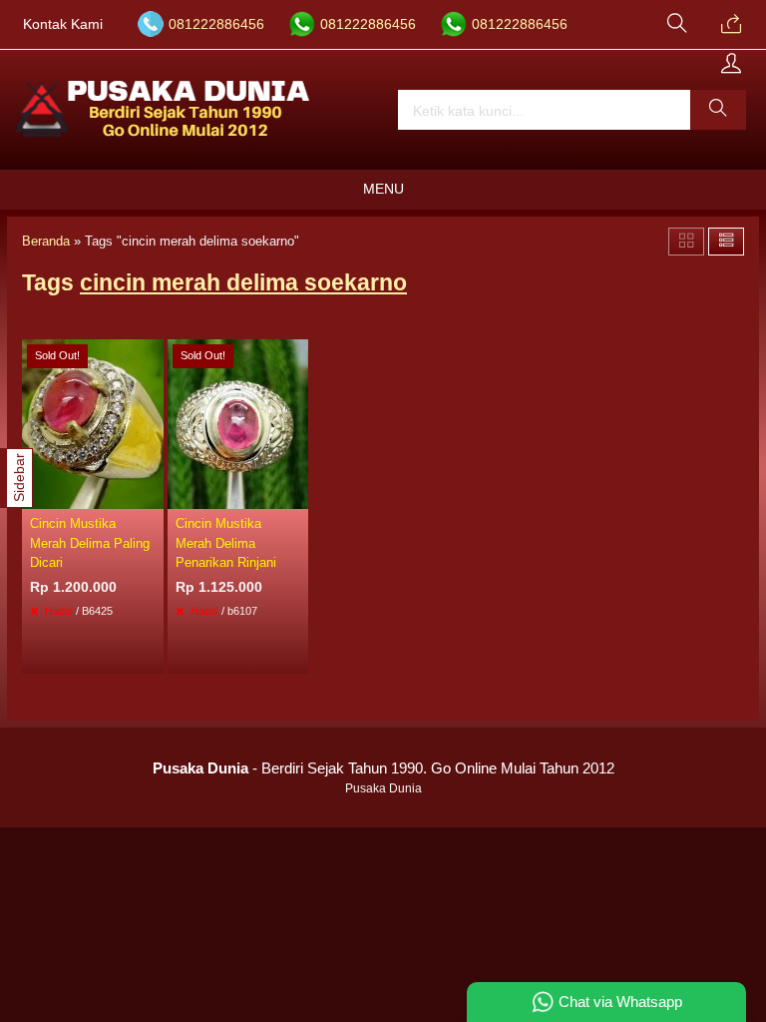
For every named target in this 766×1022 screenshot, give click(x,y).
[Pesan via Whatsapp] (731, 25)
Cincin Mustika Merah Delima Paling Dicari (90, 542)
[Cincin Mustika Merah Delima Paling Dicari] (93, 423)
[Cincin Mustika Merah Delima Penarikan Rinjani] (238, 423)
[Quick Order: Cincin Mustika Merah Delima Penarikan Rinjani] (296, 493)
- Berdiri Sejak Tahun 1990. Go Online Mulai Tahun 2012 (383, 768)
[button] (718, 110)
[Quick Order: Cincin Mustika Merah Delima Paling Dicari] (152, 493)
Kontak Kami (63, 24)
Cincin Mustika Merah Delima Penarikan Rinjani (226, 542)
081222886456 (216, 24)
